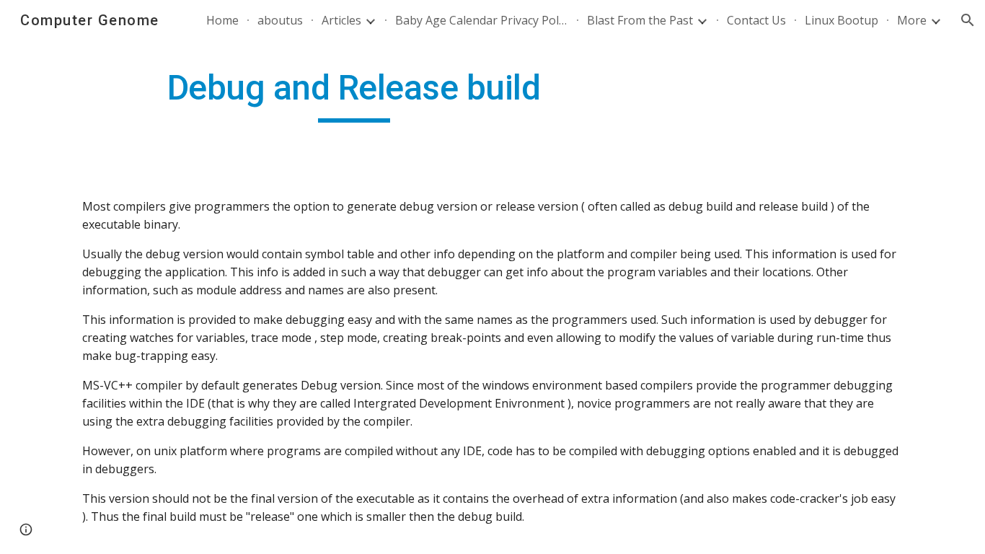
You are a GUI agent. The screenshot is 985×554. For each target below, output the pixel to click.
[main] (354, 94)
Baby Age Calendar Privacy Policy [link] (481, 20)
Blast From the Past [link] (640, 20)
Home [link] (222, 20)
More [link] (912, 20)
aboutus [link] (280, 20)
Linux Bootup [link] (841, 20)
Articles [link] (341, 20)
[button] (967, 20)
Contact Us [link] (756, 20)
